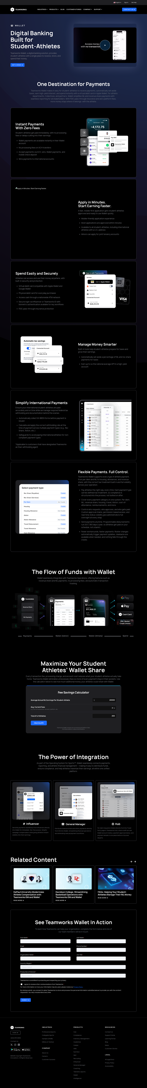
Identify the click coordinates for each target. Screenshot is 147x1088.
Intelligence (78, 1078)
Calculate (39, 723)
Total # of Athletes (38, 716)
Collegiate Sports (48, 1035)
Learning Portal (110, 1039)
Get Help (133, 2)
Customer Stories (73, 9)
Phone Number (81, 946)
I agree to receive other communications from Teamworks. (44, 984)
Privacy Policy (78, 987)
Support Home (110, 1035)
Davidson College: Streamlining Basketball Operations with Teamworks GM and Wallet (72, 895)
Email (22, 946)
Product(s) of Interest (27, 972)
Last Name (80, 938)
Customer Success (48, 1059)
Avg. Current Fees (44, 708)
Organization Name (26, 955)
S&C (75, 1055)
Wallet (76, 1075)
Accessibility (109, 1066)
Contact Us (14, 1041)
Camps (76, 1045)
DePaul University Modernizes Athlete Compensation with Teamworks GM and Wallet (29, 895)
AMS (75, 1048)
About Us (45, 1053)
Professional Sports (49, 1032)
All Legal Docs (109, 1059)
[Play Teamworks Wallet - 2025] (105, 45)
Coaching (77, 1068)
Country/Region (26, 963)
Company (87, 9)
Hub (75, 1032)
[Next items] (135, 861)
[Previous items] (131, 861)
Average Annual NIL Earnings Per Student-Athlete (50, 700)
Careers (45, 1056)
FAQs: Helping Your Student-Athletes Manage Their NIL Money (115, 893)
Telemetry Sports (80, 1072)
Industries (41, 9)
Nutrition (77, 1052)
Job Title (79, 955)
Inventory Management (82, 1039)
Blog (62, 9)
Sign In (126, 2)
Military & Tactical (48, 1042)
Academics (77, 1042)
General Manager (79, 1065)
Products (53, 9)
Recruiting (77, 1058)
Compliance (78, 1035)
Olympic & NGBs (47, 1039)
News (107, 1045)
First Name (24, 938)
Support (97, 9)
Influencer (77, 1062)
